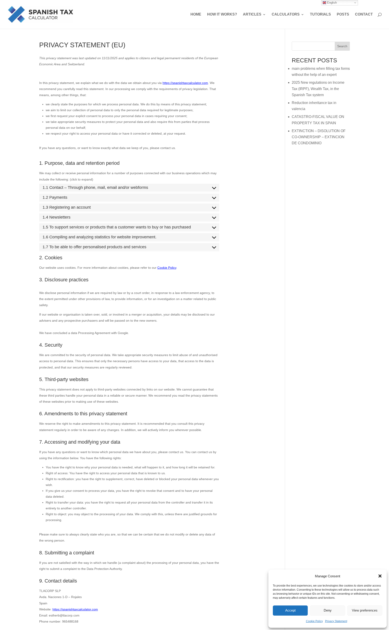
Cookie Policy (314, 621)
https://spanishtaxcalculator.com (185, 83)
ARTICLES (252, 14)
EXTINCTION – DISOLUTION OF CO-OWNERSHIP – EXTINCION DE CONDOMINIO (319, 137)
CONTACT (364, 14)
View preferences (365, 610)
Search (342, 46)
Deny (328, 610)
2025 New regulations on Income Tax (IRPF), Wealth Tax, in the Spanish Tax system (318, 89)
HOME (195, 14)
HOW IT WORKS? (222, 14)
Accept (290, 610)
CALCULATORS (286, 14)
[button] (380, 576)
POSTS (343, 14)
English (331, 2)
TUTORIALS (320, 14)
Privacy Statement (336, 621)
